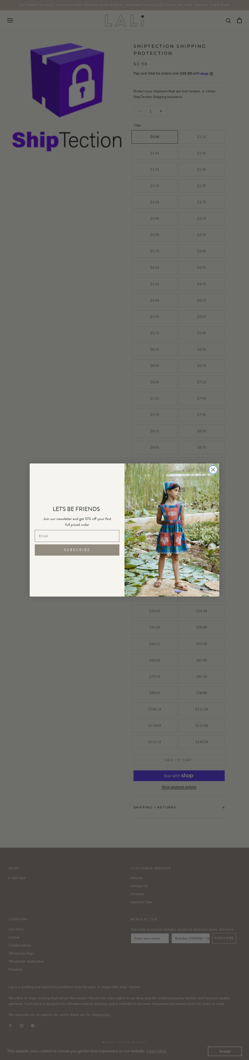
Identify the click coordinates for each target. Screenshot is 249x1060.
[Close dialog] (213, 469)
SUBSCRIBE (77, 549)
